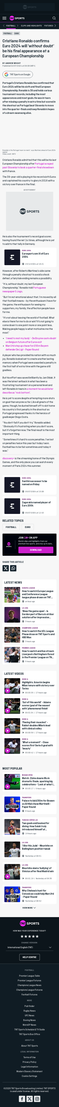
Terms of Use (29, 1057)
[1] (22, 936)
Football (8, 33)
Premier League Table (29, 975)
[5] (37, 936)
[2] (26, 936)
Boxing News (29, 1020)
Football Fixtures (29, 994)
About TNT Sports (29, 1045)
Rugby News (29, 1010)
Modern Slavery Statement (29, 1071)
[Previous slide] (4, 25)
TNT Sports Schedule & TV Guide (29, 1029)
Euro (17, 33)
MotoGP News (29, 1024)
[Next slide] (55, 25)
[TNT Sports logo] (17, 18)
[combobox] (29, 947)
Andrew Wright (13, 63)
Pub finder (29, 1006)
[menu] (54, 18)
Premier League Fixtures (29, 980)
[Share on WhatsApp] (13, 568)
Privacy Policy (30, 1062)
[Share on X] (6, 568)
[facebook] (22, 1099)
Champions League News (29, 985)
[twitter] (29, 1099)
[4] (33, 936)
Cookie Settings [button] (29, 1076)
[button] (4, 18)
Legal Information (29, 1066)
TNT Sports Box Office (29, 1034)
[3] (29, 936)
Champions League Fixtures (29, 989)
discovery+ (8, 458)
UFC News (29, 1015)
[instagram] (37, 1099)
